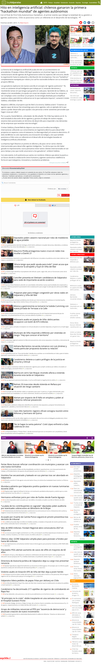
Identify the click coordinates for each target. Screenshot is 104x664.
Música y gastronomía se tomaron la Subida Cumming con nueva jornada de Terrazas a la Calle (41, 307)
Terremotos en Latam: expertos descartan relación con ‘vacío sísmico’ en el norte (76, 93)
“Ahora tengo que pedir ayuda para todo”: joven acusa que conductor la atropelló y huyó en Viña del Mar (41, 265)
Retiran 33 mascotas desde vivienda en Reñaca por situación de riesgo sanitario (37, 385)
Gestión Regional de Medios (31, 658)
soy (30, 247)
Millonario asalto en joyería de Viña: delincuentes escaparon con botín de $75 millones (36, 320)
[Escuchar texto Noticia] (67, 162)
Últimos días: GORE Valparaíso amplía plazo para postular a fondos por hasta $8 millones (34, 540)
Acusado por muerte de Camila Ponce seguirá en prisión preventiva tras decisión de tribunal (34, 518)
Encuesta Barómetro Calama (75, 586)
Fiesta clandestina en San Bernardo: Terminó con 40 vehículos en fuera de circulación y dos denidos (76, 66)
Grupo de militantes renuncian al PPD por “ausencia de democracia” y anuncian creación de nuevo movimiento (33, 610)
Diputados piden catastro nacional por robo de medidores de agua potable (41, 238)
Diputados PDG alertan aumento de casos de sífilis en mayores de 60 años (33, 551)
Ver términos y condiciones (35, 233)
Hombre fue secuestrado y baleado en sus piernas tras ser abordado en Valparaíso (34, 476)
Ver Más (82, 539)
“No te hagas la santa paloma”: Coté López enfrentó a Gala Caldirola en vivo (41, 425)
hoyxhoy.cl (78, 661)
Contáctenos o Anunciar (46, 658)
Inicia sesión (34, 178)
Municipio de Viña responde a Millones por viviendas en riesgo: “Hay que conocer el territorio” (40, 334)
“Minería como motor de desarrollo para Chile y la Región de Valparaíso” (77, 647)
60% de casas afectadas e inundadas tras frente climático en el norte (77, 617)
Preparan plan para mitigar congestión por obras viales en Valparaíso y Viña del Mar (41, 293)
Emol (45, 661)
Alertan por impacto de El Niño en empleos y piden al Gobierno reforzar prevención (38, 398)
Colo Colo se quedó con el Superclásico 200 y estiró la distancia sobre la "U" (78, 501)
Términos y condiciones (61, 658)
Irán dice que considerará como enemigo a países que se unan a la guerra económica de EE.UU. (76, 101)
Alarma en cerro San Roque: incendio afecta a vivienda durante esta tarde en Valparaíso (39, 373)
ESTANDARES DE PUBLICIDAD (75, 658)
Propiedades (71, 661)
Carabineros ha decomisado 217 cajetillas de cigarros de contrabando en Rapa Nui (35, 590)
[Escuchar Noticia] (80, 17)
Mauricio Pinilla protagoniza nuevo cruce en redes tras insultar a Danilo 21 (39, 252)
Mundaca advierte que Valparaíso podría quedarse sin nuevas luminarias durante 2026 (35, 487)
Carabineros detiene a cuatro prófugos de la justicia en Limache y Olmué (39, 360)
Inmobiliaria (64, 661)
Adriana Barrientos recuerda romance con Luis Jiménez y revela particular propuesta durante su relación (40, 347)
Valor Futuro (51, 661)
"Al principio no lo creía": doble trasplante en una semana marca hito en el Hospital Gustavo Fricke (34, 599)
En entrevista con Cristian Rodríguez (76, 600)
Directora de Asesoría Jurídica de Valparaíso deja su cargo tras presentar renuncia (35, 562)
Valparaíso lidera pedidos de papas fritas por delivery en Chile (30, 580)
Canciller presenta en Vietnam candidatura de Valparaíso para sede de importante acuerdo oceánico (40, 278)
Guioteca (58, 661)
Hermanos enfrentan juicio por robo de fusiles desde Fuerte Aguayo (33, 497)
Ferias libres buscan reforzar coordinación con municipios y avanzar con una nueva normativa (76, 328)
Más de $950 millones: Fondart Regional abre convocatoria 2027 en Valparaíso (32, 529)
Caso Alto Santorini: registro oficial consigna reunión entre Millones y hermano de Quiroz (41, 412)
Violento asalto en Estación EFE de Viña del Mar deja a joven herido (32, 571)
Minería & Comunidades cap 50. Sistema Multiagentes (77, 623)
